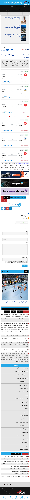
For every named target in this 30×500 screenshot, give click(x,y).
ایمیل (26, 237)
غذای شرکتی (25, 402)
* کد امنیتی (25, 257)
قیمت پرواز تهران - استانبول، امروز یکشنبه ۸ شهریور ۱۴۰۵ (15, 464)
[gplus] (7, 208)
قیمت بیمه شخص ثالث (22, 422)
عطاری (26, 395)
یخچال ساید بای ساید (22, 378)
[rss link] (11, 484)
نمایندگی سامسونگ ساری (21, 398)
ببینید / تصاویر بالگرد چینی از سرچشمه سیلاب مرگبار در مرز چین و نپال (14, 320)
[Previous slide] (7, 271)
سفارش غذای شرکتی (23, 426)
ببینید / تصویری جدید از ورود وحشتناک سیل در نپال (16, 335)
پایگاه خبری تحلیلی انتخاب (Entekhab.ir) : (19, 117)
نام (27, 231)
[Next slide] (2, 271)
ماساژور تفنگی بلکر (23, 392)
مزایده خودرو (25, 432)
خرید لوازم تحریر (24, 382)
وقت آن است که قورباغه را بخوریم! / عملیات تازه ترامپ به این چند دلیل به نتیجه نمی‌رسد (14, 350)
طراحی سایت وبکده (23, 429)
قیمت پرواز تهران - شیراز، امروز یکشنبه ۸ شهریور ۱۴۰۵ (16, 456)
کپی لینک (4, 200)
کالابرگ (26, 409)
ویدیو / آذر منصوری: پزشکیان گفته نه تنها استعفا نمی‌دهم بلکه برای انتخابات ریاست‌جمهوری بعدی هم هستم (14, 315)
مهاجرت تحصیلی (24, 415)
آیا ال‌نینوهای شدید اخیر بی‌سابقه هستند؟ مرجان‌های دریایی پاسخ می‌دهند (12, 27)
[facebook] (5, 208)
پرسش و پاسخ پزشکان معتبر (21, 368)
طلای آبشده (25, 446)
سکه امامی (25, 439)
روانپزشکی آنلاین (24, 449)
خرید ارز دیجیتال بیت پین (21, 371)
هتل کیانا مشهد (24, 388)
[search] (2, 7)
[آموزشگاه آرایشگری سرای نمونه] (15, 191)
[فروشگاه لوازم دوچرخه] (15, 183)
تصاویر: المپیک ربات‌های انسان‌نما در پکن (17, 302)
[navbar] (28, 6)
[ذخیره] (7, 50)
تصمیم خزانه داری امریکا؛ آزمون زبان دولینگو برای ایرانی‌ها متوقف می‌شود (14, 339)
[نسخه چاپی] (1, 49)
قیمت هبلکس (24, 419)
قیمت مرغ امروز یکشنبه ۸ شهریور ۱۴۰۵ (19, 474)
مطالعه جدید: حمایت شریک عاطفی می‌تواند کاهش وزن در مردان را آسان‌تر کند (12, 19)
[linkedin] (10, 208)
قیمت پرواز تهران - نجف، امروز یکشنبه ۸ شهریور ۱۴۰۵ (16, 461)
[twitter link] (4, 484)
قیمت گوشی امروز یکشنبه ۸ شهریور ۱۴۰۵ (19, 469)
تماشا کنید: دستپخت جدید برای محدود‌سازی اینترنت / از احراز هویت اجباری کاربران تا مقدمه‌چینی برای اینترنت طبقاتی (14, 344)
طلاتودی (26, 412)
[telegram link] (8, 484)
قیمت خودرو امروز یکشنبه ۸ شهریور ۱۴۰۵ (19, 466)
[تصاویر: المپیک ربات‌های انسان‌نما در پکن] (15, 287)
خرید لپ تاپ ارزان (23, 385)
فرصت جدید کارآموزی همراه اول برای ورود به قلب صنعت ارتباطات (14, 477)
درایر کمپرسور (25, 405)
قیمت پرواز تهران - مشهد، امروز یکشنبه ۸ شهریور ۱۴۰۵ (16, 459)
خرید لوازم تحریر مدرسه (22, 375)
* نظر (26, 243)
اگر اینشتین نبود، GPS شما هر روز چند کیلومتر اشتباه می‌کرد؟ (12, 35)
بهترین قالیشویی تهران (22, 436)
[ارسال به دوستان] (4, 49)
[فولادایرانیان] (15, 174)
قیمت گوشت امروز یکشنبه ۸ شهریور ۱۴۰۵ (18, 471)
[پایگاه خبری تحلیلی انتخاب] (26, 2)
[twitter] (2, 208)
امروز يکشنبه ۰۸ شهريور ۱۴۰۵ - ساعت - (18, 7)
